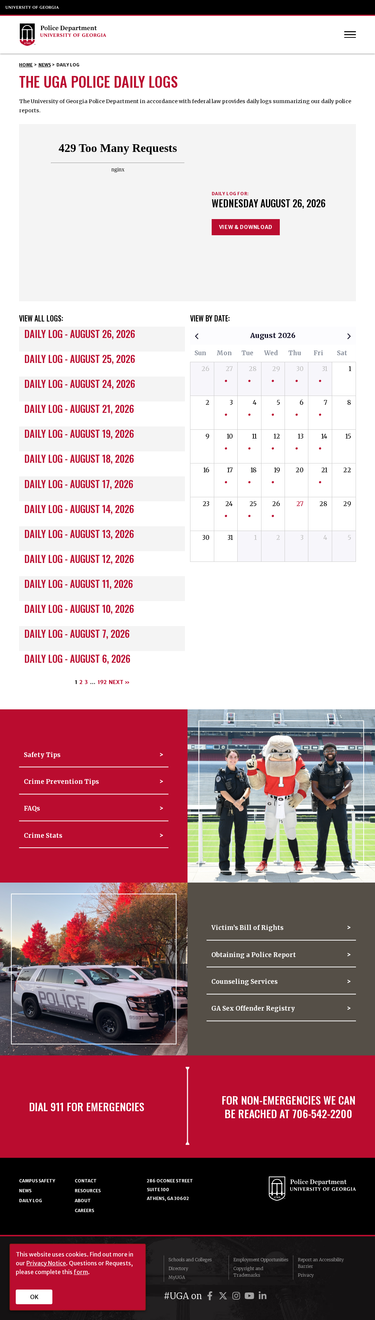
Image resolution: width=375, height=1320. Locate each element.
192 (102, 682)
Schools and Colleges (190, 1259)
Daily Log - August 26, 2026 (79, 334)
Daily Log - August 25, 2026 (79, 359)
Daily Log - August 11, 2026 (78, 584)
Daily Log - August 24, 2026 (79, 384)
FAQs (32, 808)
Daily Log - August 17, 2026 (78, 484)
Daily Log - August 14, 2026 (79, 509)
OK (34, 1297)
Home (26, 65)
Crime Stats (43, 836)
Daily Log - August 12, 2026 (79, 559)
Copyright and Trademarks (248, 1272)
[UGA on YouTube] (250, 1296)
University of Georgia (32, 7)
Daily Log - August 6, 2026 (77, 658)
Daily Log (30, 1200)
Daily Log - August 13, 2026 (79, 534)
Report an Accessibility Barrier (321, 1263)
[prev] (196, 335)
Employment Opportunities (260, 1259)
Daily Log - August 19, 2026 (79, 433)
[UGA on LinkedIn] (262, 1296)
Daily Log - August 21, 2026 (79, 408)
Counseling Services (244, 982)
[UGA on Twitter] (224, 1296)
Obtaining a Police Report (253, 955)
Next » (119, 682)
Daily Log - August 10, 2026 (79, 608)
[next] (349, 335)
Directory (178, 1268)
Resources (88, 1190)
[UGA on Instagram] (237, 1296)
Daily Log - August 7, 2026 (77, 633)
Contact (86, 1180)
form (81, 1272)
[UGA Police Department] (167, 35)
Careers (84, 1210)
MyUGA (176, 1277)
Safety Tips (42, 755)
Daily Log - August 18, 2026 (79, 458)
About (83, 1200)
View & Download (246, 227)
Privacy (306, 1275)
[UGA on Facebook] (211, 1296)
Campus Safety (37, 1180)
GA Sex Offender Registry (253, 1008)
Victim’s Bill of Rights (247, 928)
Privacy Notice (46, 1263)
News (44, 65)
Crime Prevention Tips (61, 782)
